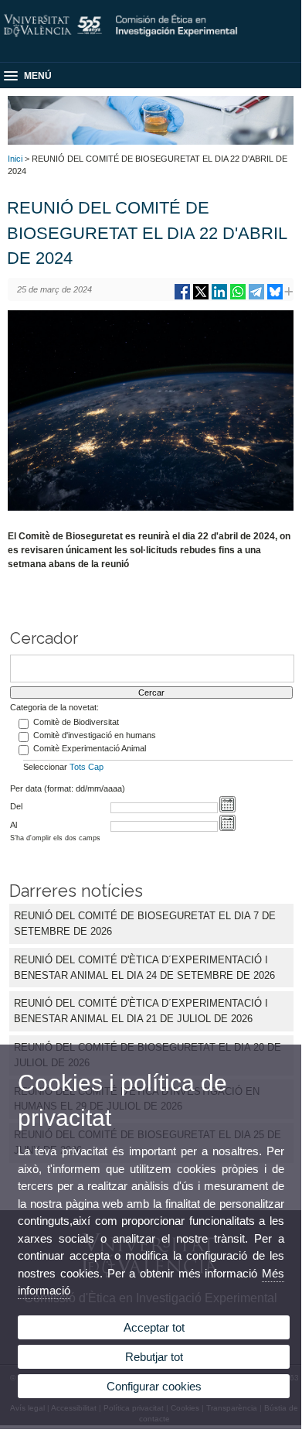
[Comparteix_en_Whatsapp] (238, 297)
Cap (95, 766)
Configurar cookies (154, 1386)
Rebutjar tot (154, 1356)
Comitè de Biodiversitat (76, 722)
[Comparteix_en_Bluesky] (275, 297)
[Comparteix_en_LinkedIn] (219, 297)
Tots (78, 766)
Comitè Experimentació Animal (89, 748)
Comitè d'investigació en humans (94, 735)
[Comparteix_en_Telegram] (256, 297)
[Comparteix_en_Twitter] (201, 297)
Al (13, 824)
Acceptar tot (154, 1327)
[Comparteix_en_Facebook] (182, 297)
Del (16, 806)
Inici (15, 158)
